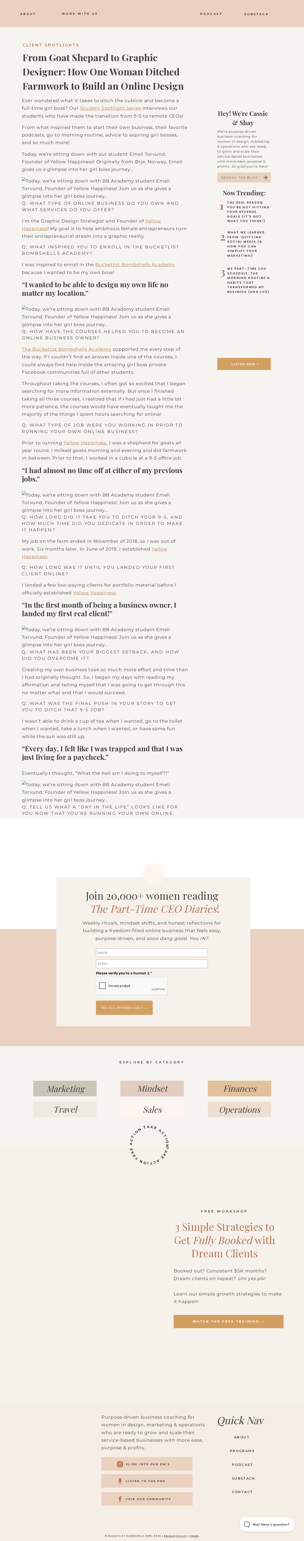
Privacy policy (175, 1536)
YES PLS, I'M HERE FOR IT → (124, 1008)
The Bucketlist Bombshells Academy (66, 349)
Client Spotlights (51, 45)
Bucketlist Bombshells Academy (135, 264)
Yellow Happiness (85, 443)
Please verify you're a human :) (124, 973)
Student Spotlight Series (110, 108)
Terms (194, 1536)
